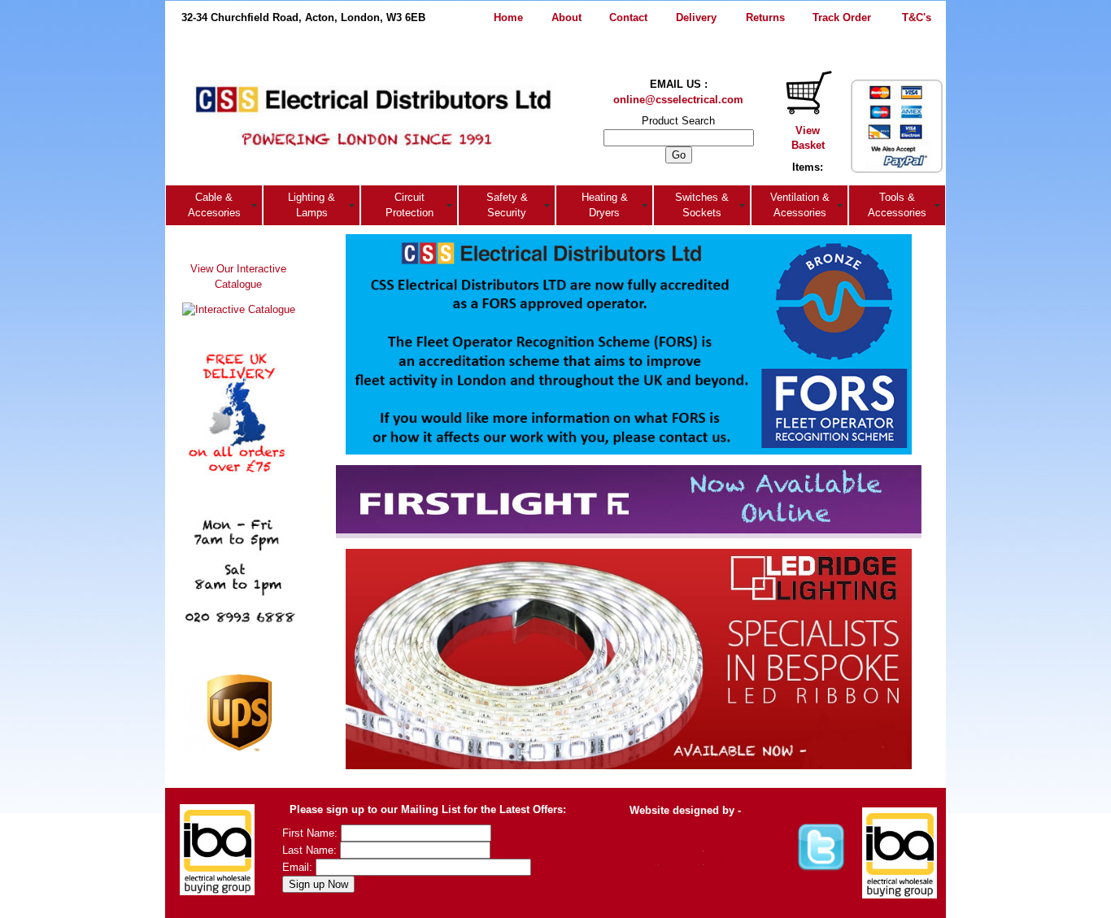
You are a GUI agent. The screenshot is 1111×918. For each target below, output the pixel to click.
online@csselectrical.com (678, 100)
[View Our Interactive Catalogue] (238, 306)
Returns (765, 17)
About (566, 17)
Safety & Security (507, 204)
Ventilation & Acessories (800, 204)
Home (508, 17)
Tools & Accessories (897, 204)
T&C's (916, 17)
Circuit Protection (410, 204)
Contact (628, 17)
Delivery (696, 17)
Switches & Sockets (702, 204)
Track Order (842, 17)
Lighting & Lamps (311, 204)
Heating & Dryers (605, 204)
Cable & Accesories (214, 204)
